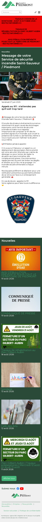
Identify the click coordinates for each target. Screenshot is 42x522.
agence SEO (13, 515)
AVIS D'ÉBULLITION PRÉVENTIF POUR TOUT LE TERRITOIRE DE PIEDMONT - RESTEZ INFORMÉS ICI (21, 42)
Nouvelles (5, 506)
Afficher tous (9, 478)
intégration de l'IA (22, 515)
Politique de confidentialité (29, 511)
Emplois (16, 504)
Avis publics (6, 504)
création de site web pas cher (9, 518)
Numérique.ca (5, 515)
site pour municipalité (34, 515)
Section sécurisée (10, 511)
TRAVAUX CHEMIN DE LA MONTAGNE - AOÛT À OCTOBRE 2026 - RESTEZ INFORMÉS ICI (19, 21)
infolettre (20, 518)
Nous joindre (27, 504)
